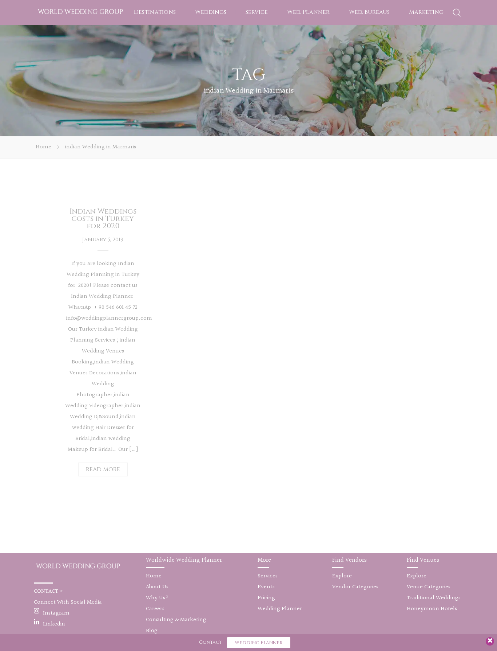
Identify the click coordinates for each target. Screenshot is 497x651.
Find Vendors (349, 560)
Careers (155, 608)
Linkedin (54, 624)
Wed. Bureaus (369, 12)
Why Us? (157, 598)
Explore (342, 576)
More (264, 560)
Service (257, 12)
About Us (157, 587)
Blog (152, 630)
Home (43, 147)
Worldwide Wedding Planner (184, 560)
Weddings (210, 12)
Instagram (56, 613)
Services (268, 576)
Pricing (266, 598)
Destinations (155, 12)
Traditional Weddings (434, 598)
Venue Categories (428, 587)
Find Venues (423, 560)
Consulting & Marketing (176, 619)
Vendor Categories (355, 587)
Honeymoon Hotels (432, 608)
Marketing (426, 12)
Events (266, 587)
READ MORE (103, 469)
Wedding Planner (280, 608)
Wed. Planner (308, 12)
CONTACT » (48, 591)
